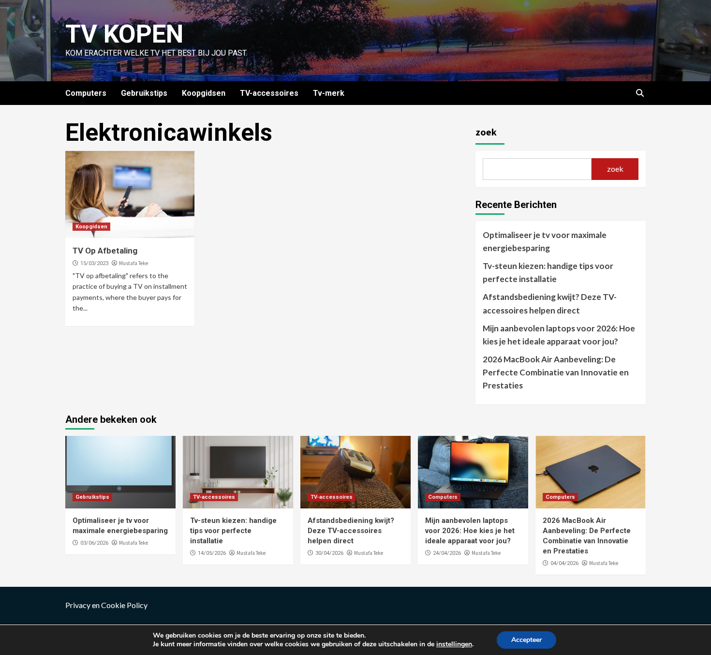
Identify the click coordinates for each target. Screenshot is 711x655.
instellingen (454, 644)
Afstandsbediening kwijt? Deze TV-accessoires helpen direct (550, 303)
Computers (85, 93)
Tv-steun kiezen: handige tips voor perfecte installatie (548, 272)
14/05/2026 (212, 553)
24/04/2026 (447, 553)
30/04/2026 (329, 553)
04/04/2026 (564, 563)
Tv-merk (328, 93)
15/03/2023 (94, 263)
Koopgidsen (203, 93)
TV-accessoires (269, 93)
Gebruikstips (144, 93)
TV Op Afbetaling (105, 250)
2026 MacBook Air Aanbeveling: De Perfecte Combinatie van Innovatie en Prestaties (556, 372)
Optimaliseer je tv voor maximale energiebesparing (545, 241)
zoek (486, 132)
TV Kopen (124, 34)
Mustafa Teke (133, 263)
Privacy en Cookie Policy (106, 605)
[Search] (640, 93)
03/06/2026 (94, 543)
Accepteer (526, 639)
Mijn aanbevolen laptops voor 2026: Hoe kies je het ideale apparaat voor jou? (559, 334)
